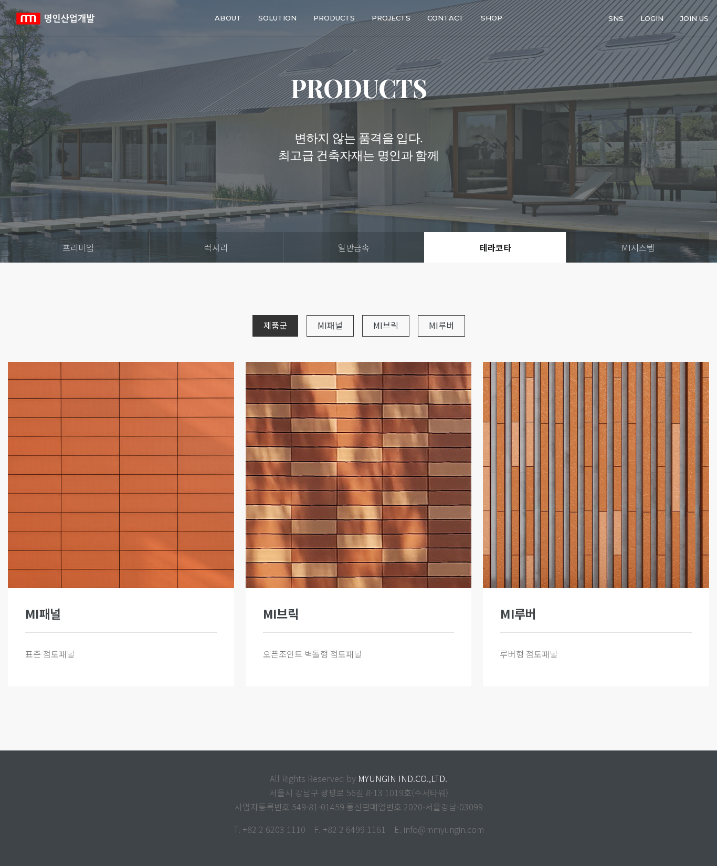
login (651, 18)
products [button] (334, 18)
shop (491, 18)
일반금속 (354, 247)
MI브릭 (385, 325)
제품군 (275, 325)
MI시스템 (638, 247)
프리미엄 (78, 247)
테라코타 (495, 247)
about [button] (228, 18)
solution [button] (277, 18)
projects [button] (391, 18)
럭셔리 (216, 247)
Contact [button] (445, 18)
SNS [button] (616, 18)
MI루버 (441, 325)
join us (694, 18)
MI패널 (330, 325)
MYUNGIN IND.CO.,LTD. (402, 778)
